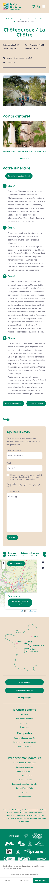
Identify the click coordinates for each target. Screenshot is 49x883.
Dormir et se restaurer (24, 771)
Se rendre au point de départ (19, 176)
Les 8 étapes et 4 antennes (40, 19)
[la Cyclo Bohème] (12, 6)
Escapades (24, 733)
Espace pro (26, 697)
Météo (24, 792)
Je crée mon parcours (24, 767)
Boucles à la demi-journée (24, 738)
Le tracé (24, 714)
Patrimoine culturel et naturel (24, 742)
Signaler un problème (13, 403)
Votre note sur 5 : (11, 485)
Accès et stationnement (24, 690)
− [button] (3, 567)
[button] (21, 158)
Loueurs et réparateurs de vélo (24, 784)
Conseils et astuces (24, 775)
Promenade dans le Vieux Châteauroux (24, 151)
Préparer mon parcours (19, 19)
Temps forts (24, 727)
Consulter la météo (36, 403)
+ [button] (3, 563)
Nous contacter (24, 797)
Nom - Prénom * (14, 450)
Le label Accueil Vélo (24, 788)
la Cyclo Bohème (24, 709)
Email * (9, 463)
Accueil (4, 19)
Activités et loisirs (24, 746)
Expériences (25, 723)
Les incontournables (24, 719)
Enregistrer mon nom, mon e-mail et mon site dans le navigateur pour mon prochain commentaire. (26, 477)
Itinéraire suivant (35, 554)
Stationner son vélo (24, 780)
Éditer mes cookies (32, 810)
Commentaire (13, 491)
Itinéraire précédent (12, 554)
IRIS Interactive (37, 813)
